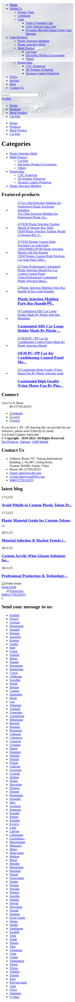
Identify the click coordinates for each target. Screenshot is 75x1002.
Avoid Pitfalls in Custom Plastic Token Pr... (37, 505)
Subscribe (32, 434)
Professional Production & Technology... (35, 576)
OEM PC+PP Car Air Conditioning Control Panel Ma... (40, 357)
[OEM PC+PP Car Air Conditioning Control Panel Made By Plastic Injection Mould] (41, 345)
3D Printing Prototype (39, 69)
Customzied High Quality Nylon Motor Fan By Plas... (40, 383)
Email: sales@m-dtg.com (25, 473)
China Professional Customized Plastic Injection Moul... (37, 279)
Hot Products (10, 441)
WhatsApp (16, 591)
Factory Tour (26, 12)
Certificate (24, 15)
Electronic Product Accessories (45, 55)
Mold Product (26, 48)
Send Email (9, 587)
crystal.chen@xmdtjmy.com (27, 476)
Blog (13, 84)
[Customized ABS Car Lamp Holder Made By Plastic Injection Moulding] (41, 318)
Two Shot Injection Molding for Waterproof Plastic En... (38, 215)
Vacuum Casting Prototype (42, 73)
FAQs (13, 77)
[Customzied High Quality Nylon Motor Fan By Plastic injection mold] (41, 373)
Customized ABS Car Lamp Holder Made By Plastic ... (41, 328)
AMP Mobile (40, 441)
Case (21, 19)
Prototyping (25, 62)
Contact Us (17, 87)
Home (13, 5)
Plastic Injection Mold (31, 44)
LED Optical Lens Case (41, 26)
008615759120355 (22, 480)
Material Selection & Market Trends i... (34, 540)
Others (30, 59)
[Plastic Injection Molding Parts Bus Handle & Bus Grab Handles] (41, 291)
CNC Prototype (35, 66)
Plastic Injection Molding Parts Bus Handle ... (38, 301)
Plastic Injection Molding (33, 41)
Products (15, 109)
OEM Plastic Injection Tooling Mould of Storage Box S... (41, 233)
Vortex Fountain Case (39, 23)
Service (14, 80)
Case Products (19, 37)
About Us (16, 8)
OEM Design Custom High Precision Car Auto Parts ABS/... (41, 257)
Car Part (31, 51)
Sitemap (25, 441)
